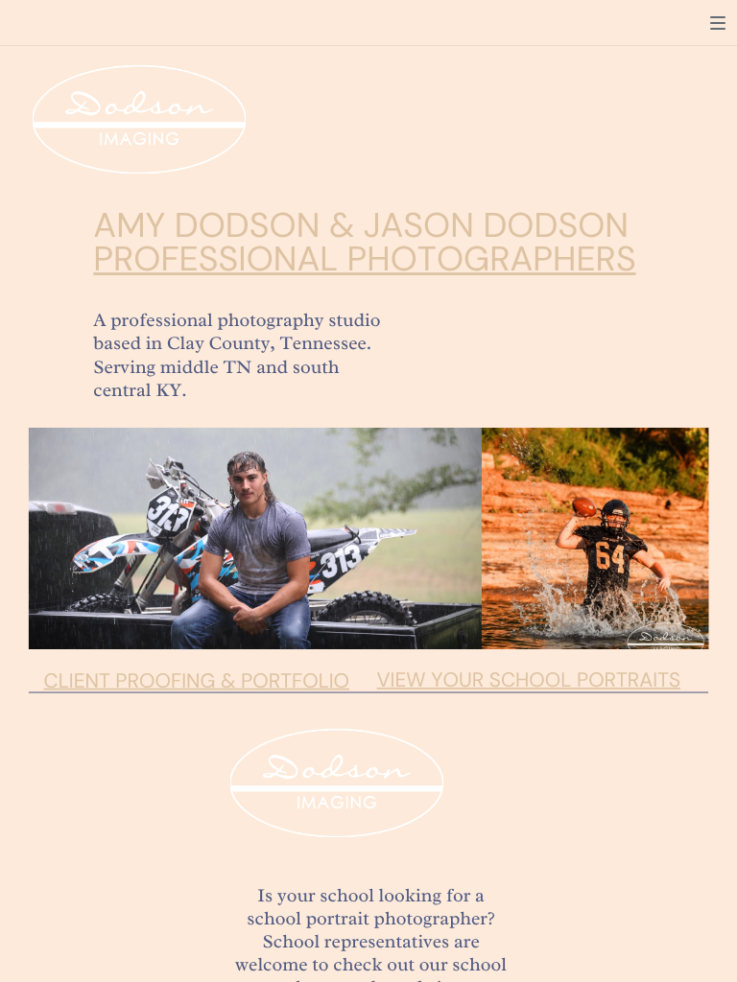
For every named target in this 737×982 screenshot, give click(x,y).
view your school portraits (529, 679)
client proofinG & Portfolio (197, 680)
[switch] (717, 23)
